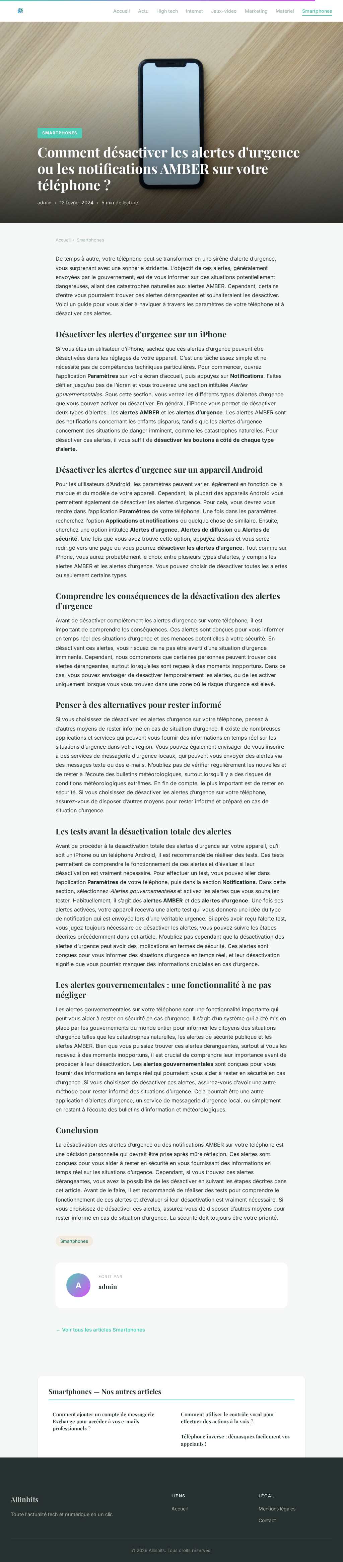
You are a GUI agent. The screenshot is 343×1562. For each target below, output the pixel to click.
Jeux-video (224, 10)
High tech (167, 10)
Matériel (285, 10)
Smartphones (317, 10)
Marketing (256, 10)
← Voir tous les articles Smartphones (100, 1330)
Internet (194, 10)
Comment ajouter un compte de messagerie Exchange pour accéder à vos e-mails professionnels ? (103, 1421)
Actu (143, 10)
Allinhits (25, 1499)
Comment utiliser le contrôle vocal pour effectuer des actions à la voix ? (227, 1418)
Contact (267, 1520)
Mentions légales (277, 1508)
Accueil (121, 10)
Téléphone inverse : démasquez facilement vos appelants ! (235, 1440)
